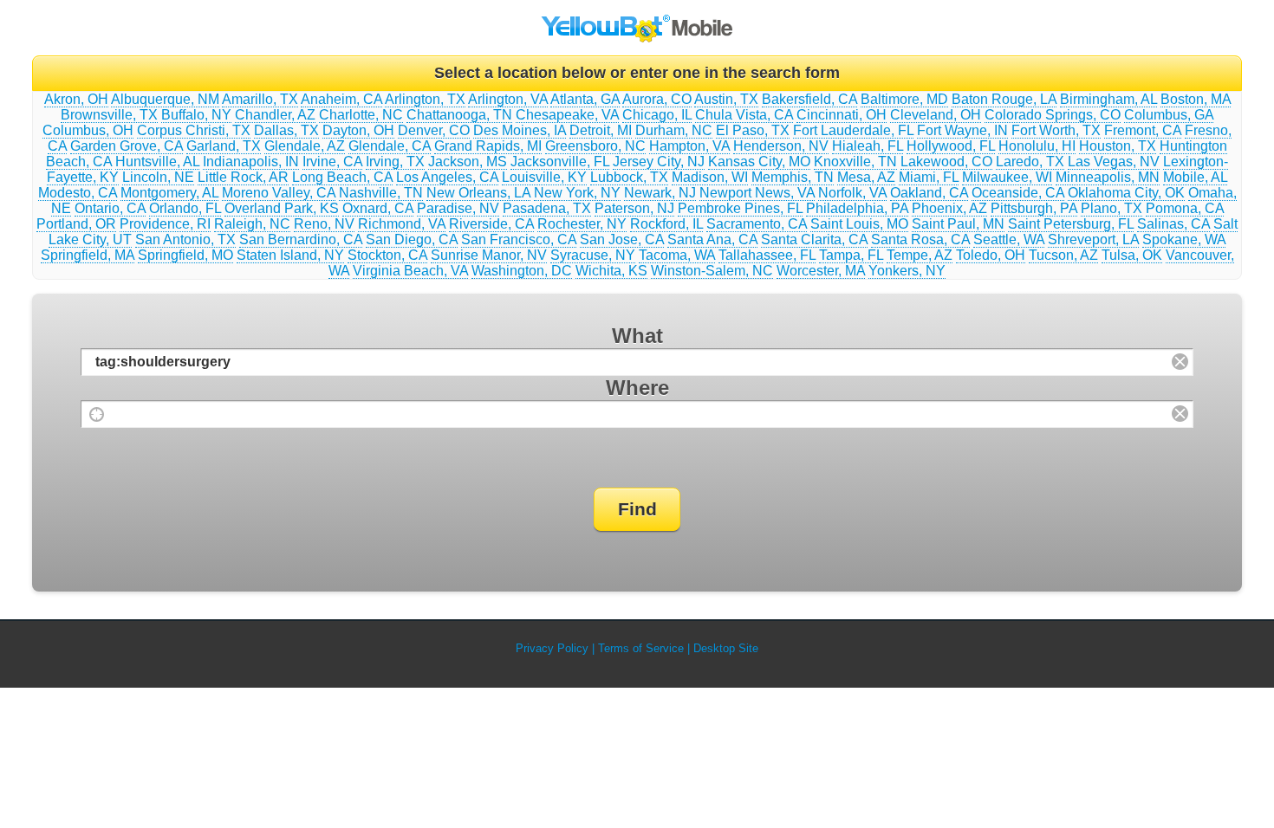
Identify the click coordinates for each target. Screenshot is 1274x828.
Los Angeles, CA (447, 177)
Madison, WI (710, 177)
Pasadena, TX (547, 208)
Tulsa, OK (1132, 255)
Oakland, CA (929, 192)
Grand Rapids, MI (488, 146)
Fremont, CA (1142, 130)
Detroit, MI (600, 130)
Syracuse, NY (592, 255)
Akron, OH (76, 99)
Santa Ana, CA (712, 239)
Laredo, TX (1030, 161)
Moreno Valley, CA (278, 192)
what (637, 335)
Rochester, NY (582, 224)
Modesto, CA (77, 192)
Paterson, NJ (634, 208)
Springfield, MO (185, 255)
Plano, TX (1111, 208)
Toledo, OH (990, 255)
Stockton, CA (387, 255)
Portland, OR (76, 224)
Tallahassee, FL (767, 255)
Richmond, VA (401, 224)
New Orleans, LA (478, 192)
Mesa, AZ (866, 177)
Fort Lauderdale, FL (853, 130)
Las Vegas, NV (1114, 161)
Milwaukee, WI (1007, 177)
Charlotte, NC (361, 114)
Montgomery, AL (169, 192)
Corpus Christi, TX (193, 130)
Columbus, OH (87, 130)
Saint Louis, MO (859, 224)
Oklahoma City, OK (1126, 192)
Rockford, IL (666, 224)
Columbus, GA (1168, 114)
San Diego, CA (412, 239)
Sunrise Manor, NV (489, 255)
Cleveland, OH (935, 114)
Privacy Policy (552, 648)
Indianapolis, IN (251, 161)
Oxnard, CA (377, 208)
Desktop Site (725, 648)
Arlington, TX (425, 99)
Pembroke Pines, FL (740, 208)
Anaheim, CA (341, 99)
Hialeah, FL (867, 146)
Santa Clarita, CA (814, 239)
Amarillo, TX (260, 99)
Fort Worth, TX (1056, 130)
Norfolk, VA (852, 192)
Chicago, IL (657, 114)
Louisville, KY (544, 177)
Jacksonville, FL (559, 161)
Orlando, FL (185, 208)
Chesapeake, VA (567, 114)
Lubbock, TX (629, 177)
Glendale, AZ (304, 146)
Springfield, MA (87, 255)
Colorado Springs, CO (1053, 114)
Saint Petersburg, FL (1071, 224)
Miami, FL (929, 177)
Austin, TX (726, 99)
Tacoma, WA (677, 255)
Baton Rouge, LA (1004, 99)
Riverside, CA (491, 224)
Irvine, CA (332, 161)
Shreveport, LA (1093, 239)
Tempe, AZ (919, 255)
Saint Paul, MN (958, 224)
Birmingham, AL (1108, 99)
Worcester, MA (821, 270)
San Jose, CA (622, 239)
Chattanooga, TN (459, 114)
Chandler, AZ (275, 114)
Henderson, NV (781, 146)
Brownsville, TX (109, 114)
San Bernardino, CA (300, 239)
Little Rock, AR (243, 177)
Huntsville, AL (157, 161)
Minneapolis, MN (1108, 177)
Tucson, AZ (1063, 255)
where (637, 387)
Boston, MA (1195, 99)
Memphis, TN (792, 177)
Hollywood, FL (951, 146)
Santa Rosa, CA (920, 239)
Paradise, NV (458, 208)
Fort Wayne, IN (962, 130)
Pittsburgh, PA (1034, 208)
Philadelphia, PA (857, 208)
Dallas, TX (286, 130)
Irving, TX (395, 161)
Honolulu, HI (1037, 146)
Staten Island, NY (290, 255)
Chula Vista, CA (744, 114)
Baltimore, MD (904, 99)
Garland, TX (223, 146)
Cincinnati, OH (841, 114)
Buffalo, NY (196, 114)
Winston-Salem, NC (712, 270)
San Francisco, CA (518, 239)
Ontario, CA (110, 208)
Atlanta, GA (585, 99)
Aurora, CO (657, 99)
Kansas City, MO (759, 161)
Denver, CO (434, 130)
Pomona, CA (1185, 208)
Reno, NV (324, 224)
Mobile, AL (1195, 177)
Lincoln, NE (158, 177)
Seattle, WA (1008, 239)
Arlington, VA (508, 99)
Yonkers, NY (907, 270)
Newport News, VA (757, 192)
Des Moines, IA (519, 130)
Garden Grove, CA (126, 146)
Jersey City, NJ (659, 161)
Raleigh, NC (252, 224)
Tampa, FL (851, 255)
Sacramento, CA (756, 224)
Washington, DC (521, 270)
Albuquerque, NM (165, 99)
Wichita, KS (611, 270)
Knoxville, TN (855, 161)
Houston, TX (1117, 146)
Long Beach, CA (342, 177)
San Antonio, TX (185, 239)
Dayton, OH (358, 130)
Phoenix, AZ (949, 208)
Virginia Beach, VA (410, 270)
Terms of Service (641, 648)
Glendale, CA (389, 146)
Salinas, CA (1173, 224)
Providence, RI (165, 224)
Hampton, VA (689, 146)
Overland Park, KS (281, 208)
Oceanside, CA (1018, 192)
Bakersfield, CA (809, 99)
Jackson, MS (467, 161)
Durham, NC (673, 130)
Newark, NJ (660, 192)
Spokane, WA (1183, 239)
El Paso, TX (753, 130)
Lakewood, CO (946, 161)
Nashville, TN (381, 192)
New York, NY (577, 192)
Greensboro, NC (595, 146)
